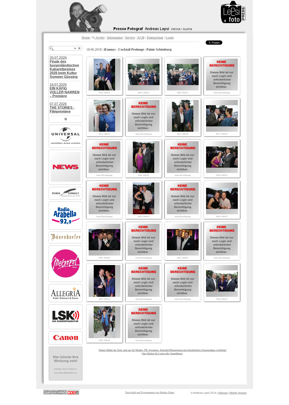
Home (86, 37)
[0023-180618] (183, 130)
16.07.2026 (65, 90)
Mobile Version (238, 392)
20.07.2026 (64, 67)
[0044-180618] (144, 172)
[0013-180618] (104, 130)
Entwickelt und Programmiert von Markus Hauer (149, 392)
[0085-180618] (183, 254)
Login (170, 37)
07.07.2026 (62, 107)
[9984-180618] (222, 295)
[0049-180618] (222, 172)
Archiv (100, 37)
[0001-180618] (144, 89)
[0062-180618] (222, 213)
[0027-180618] (222, 130)
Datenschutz (155, 37)
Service (130, 37)
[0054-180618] (144, 213)
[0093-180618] (104, 295)
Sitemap (223, 392)
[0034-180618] (104, 89)
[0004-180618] (183, 89)
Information (115, 37)
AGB (140, 37)
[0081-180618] (104, 254)
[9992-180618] (104, 337)
